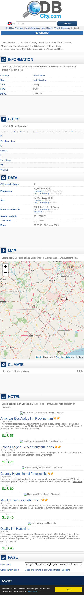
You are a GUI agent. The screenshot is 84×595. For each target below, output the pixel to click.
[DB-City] (42, 19)
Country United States (39, 43)
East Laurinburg (7, 141)
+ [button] (5, 266)
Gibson (37, 46)
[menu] (10, 24)
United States (39, 75)
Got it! (68, 589)
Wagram (29, 46)
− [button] (5, 272)
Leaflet (39, 357)
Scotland (42, 33)
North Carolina (39, 80)
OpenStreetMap (63, 357)
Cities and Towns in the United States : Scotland (47, 570)
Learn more (32, 591)
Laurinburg (18, 46)
